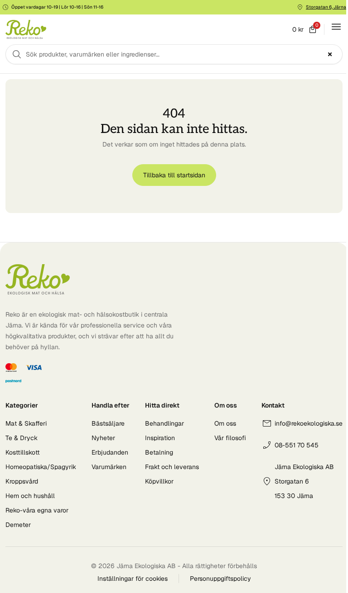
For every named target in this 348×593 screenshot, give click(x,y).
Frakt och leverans (172, 467)
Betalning (159, 452)
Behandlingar (164, 423)
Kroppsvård (21, 481)
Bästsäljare (108, 423)
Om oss (225, 423)
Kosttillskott (22, 452)
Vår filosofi (230, 438)
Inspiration (160, 438)
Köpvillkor (159, 481)
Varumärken (109, 467)
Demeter (18, 525)
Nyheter (103, 438)
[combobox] (174, 54)
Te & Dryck (21, 438)
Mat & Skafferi (26, 423)
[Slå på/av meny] (336, 26)
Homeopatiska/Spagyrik (40, 467)
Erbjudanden (110, 452)
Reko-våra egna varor (36, 510)
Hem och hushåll (30, 496)
